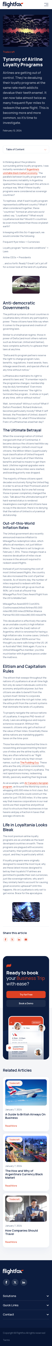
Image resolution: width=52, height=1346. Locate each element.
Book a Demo (26, 1003)
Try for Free (26, 994)
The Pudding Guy (29, 762)
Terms (6, 1340)
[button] (26, 1296)
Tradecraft (9, 51)
